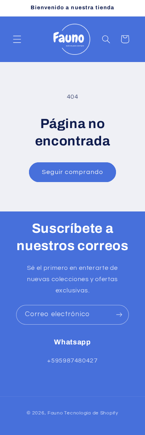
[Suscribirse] (119, 315)
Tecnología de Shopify (91, 413)
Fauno (55, 413)
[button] (17, 39)
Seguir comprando (73, 172)
